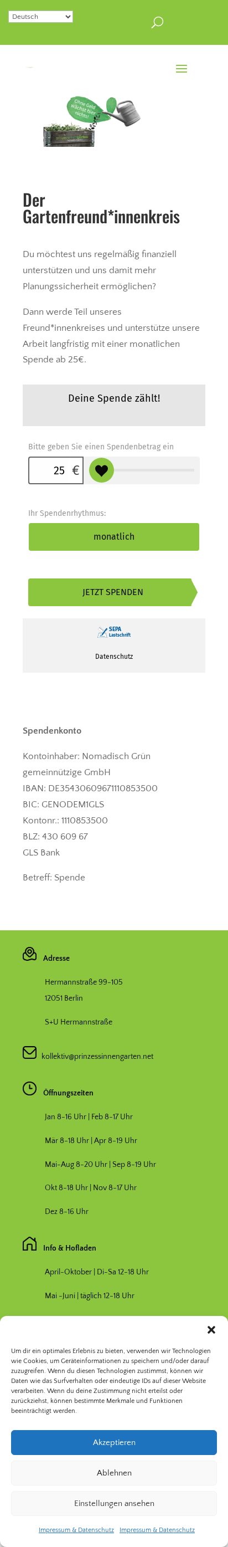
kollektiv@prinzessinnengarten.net (95, 1056)
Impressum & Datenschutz (76, 1530)
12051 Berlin (64, 998)
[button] (211, 1329)
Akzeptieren (114, 1442)
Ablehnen (114, 1473)
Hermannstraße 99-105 (84, 982)
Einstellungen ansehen (114, 1503)
